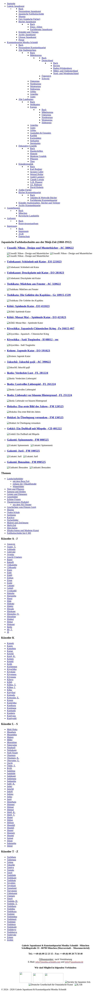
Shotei (10, 817)
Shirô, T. (11, 815)
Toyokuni (11, 885)
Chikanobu (12, 565)
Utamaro (11, 896)
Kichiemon (12, 666)
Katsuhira (11, 648)
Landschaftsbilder (15, 478)
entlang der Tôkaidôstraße (24, 484)
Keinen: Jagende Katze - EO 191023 (28, 350)
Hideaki (10, 603)
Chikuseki (11, 567)
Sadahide (11, 773)
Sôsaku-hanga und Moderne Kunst (23, 530)
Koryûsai (11, 692)
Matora (10, 737)
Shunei (10, 830)
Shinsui (10, 809)
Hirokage (11, 611)
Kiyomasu (11, 674)
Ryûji (9, 768)
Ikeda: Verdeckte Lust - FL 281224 (27, 372)
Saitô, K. (11, 784)
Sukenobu (11, 843)
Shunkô (10, 828)
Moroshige (12, 742)
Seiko (9, 796)
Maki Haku (12, 729)
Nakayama (12, 745)
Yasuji (10, 898)
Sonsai (10, 838)
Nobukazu (11, 750)
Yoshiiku (11, 909)
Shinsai (10, 807)
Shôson (10, 822)
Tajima (10, 862)
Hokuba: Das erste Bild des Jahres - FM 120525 (35, 406)
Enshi (9, 583)
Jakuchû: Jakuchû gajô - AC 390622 (29, 361)
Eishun (10, 578)
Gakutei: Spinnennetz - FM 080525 (28, 439)
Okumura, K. (13, 758)
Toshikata (11, 880)
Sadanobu (11, 781)
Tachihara (11, 857)
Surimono (11, 515)
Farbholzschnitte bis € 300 (19, 533)
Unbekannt (12, 893)
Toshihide (11, 875)
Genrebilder (12, 497)
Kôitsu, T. (11, 684)
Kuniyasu (11, 716)
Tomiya (10, 867)
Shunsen (11, 833)
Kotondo (11, 695)
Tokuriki (11, 865)
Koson (10, 700)
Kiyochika (11, 669)
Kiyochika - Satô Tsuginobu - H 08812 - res (32, 339)
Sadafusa (11, 771)
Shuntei (10, 835)
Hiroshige (11, 616)
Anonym (11, 544)
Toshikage (11, 878)
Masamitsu (12, 734)
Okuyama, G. (13, 760)
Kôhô (9, 682)
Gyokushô (11, 590)
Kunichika (11, 703)
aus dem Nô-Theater (22, 504)
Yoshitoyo (11, 929)
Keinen (10, 659)
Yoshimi (10, 914)
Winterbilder (18, 486)
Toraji (9, 872)
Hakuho (10, 593)
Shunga (10, 510)
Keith (9, 664)
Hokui (10, 622)
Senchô (10, 789)
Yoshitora (11, 924)
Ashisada (11, 549)
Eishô (9, 575)
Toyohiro (11, 883)
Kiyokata (11, 672)
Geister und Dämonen (17, 494)
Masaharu (11, 732)
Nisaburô (11, 747)
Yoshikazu (11, 911)
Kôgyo (10, 679)
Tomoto (10, 870)
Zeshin (10, 940)
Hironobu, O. (13, 614)
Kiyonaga (11, 677)
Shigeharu (11, 802)
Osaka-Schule (13, 512)
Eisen (9, 570)
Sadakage (11, 776)
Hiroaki (10, 609)
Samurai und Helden (16, 491)
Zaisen (10, 937)
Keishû (10, 661)
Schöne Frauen (14, 499)
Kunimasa (11, 708)
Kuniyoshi (11, 718)
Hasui (9, 598)
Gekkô (10, 588)
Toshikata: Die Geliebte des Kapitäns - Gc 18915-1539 (39, 294)
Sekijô (10, 791)
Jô (8, 632)
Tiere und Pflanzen (15, 489)
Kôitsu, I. (11, 687)
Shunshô (11, 825)
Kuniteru (11, 713)
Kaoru (10, 646)
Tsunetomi (11, 888)
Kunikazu (11, 705)
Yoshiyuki (11, 934)
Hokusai (11, 624)
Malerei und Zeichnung (17, 522)
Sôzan (10, 840)
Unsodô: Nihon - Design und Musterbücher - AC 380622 (40, 247)
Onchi (10, 763)
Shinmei (10, 804)
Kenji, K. (11, 656)
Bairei (9, 559)
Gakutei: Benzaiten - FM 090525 (26, 462)
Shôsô (10, 846)
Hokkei (10, 619)
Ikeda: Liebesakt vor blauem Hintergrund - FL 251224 (39, 395)
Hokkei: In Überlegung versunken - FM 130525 (35, 417)
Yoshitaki (11, 922)
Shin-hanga (12, 528)
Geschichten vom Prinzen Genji (21, 507)
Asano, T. (11, 546)
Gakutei (10, 585)
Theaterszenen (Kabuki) (18, 502)
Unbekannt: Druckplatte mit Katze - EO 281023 (35, 272)
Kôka (9, 690)
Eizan (9, 580)
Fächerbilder (12, 520)
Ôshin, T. (11, 765)
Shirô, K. (11, 812)
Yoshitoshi (11, 927)
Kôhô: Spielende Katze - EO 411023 (28, 306)
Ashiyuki (11, 552)
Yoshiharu (11, 906)
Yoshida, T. (12, 903)
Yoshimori (11, 919)
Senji (9, 799)
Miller (9, 740)
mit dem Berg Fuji (21, 481)
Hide (9, 601)
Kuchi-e (10, 517)
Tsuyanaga (12, 890)
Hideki (10, 606)
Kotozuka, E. (13, 697)
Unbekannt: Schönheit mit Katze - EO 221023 (34, 261)
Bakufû (10, 562)
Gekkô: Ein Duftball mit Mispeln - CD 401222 (34, 428)
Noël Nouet (12, 752)
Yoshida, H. (12, 901)
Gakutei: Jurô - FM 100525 (23, 450)
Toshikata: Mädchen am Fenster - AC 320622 (34, 283)
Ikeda (9, 627)
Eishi (9, 572)
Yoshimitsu (12, 916)
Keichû (10, 653)
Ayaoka (10, 554)
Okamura (11, 755)
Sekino (10, 794)
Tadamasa (11, 859)
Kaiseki (10, 643)
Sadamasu (11, 778)
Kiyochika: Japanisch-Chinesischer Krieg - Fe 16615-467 (40, 328)
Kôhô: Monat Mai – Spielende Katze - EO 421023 (36, 317)
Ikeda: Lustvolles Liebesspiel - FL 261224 (31, 384)
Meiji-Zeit (11, 525)
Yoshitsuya (12, 932)
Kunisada (11, 710)
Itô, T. (9, 629)
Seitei (9, 786)
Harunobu (11, 596)
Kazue (10, 651)
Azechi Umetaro (14, 557)
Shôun (10, 820)
